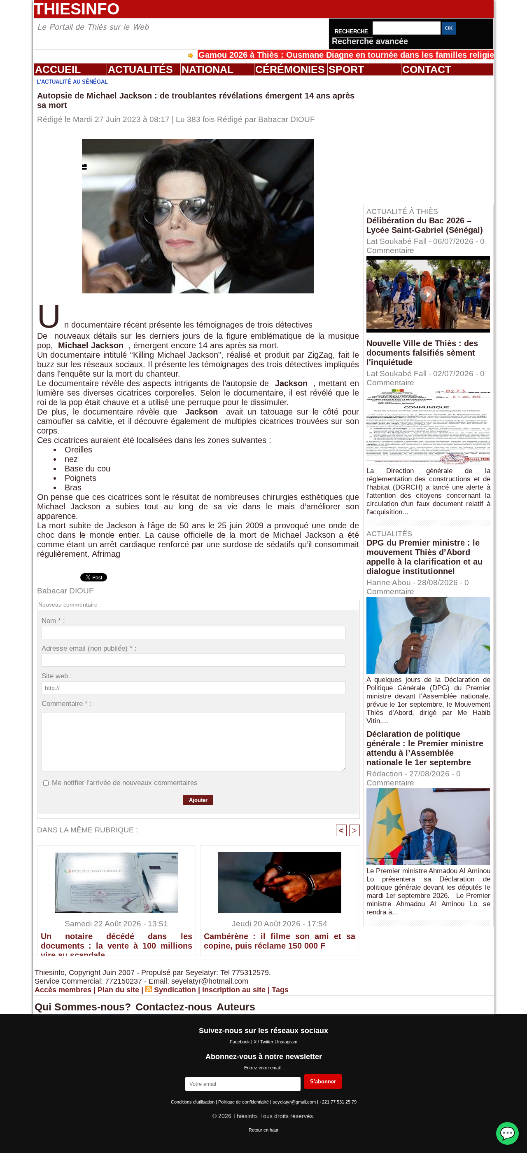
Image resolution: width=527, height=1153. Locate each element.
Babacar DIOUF (286, 119)
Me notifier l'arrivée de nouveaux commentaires (125, 783)
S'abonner (323, 1081)
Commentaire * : (67, 704)
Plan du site (118, 990)
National (207, 69)
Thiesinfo (76, 9)
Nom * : (53, 621)
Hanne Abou (388, 582)
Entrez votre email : (263, 1067)
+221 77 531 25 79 (338, 1101)
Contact (426, 69)
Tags (280, 990)
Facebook (240, 1041)
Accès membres (63, 990)
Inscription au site (234, 990)
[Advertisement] (432, 139)
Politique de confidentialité (244, 1101)
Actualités (140, 69)
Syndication (175, 990)
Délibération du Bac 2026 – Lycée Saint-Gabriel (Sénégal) (424, 225)
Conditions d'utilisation (193, 1101)
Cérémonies (290, 69)
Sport (346, 69)
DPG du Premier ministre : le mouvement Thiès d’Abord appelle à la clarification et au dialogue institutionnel (424, 557)
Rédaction (384, 773)
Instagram (287, 1041)
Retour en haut (263, 1129)
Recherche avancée (370, 41)
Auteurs (236, 1006)
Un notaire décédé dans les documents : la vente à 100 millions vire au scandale (116, 942)
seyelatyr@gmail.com (295, 1101)
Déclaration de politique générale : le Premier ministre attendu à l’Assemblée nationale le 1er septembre (424, 748)
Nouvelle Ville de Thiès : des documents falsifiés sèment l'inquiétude (422, 353)
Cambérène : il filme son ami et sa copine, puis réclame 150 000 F (279, 941)
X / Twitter (264, 1041)
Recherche (352, 31)
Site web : (57, 676)
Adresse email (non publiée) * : (89, 648)
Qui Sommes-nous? (84, 1006)
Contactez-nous (175, 1006)
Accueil (58, 69)
